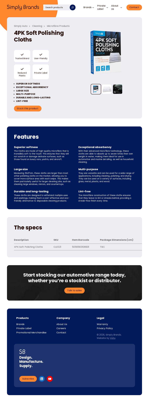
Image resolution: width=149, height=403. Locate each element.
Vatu (112, 338)
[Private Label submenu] (107, 7)
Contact (134, 7)
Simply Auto (21, 26)
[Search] (73, 7)
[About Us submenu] (121, 7)
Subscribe (28, 378)
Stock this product (27, 108)
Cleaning (37, 26)
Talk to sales (74, 290)
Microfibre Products (58, 26)
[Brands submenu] (93, 7)
